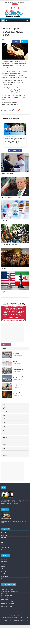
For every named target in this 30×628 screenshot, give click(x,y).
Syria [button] (4, 408)
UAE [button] (4, 415)
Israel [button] (4, 441)
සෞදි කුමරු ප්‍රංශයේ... (8, 173)
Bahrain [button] (5, 455)
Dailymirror (4, 561)
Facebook (16, 41)
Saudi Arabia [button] (6, 411)
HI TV (2, 578)
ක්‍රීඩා (2, 542)
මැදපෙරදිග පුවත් (5, 532)
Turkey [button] (4, 419)
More (3, 400)
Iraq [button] (4, 426)
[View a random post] (27, 20)
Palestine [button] (5, 437)
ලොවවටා (3, 537)
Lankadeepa (4, 559)
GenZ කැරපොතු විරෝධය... (10, 244)
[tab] (15, 348)
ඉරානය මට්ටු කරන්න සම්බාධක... (11, 197)
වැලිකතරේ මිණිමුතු (5, 547)
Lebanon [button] (5, 452)
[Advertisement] (12, 332)
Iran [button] (4, 422)
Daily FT (3, 566)
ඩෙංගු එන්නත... (6, 221)
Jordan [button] (4, 444)
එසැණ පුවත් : (15, 3)
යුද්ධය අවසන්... (6, 292)
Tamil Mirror (4, 573)
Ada (2, 568)
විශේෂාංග (3, 545)
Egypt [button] (4, 430)
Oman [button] (4, 433)
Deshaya (3, 571)
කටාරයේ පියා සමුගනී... (8, 268)
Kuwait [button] (4, 348)
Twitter (25, 41)
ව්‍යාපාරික (3, 540)
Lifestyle (3, 549)
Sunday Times (4, 564)
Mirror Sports (4, 576)
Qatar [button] (4, 404)
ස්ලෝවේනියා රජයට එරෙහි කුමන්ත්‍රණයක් (10, 5)
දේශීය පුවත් (4, 535)
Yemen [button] (4, 448)
